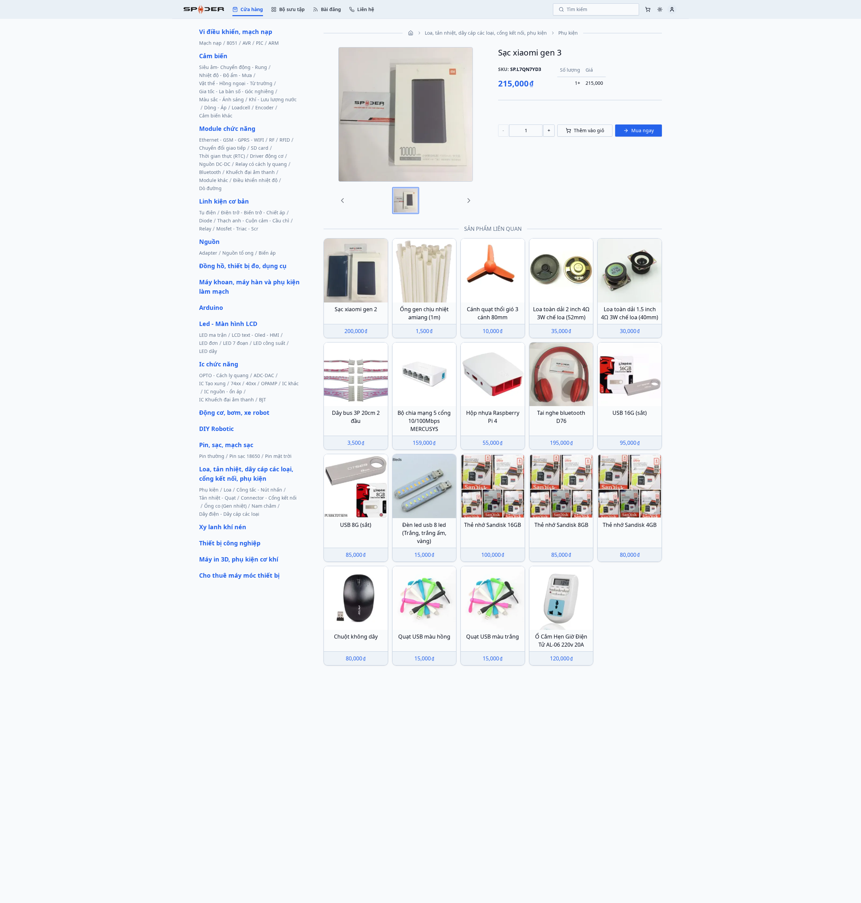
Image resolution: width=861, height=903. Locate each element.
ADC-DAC (264, 375)
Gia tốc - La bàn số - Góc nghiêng (236, 91)
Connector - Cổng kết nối (269, 498)
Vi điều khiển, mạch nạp (235, 32)
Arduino (211, 307)
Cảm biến (213, 56)
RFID (284, 140)
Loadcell (241, 107)
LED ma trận (213, 335)
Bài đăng (331, 9)
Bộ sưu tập (292, 9)
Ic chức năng (218, 364)
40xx (251, 383)
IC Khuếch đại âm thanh (226, 399)
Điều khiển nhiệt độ (255, 180)
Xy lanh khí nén (222, 527)
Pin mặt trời (278, 456)
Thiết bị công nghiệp (229, 543)
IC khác (290, 383)
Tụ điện (207, 212)
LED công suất (269, 343)
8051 (232, 43)
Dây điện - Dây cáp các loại (229, 514)
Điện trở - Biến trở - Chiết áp (253, 212)
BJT (262, 399)
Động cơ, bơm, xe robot (234, 412)
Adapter (208, 253)
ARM (273, 43)
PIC (259, 43)
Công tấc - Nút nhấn (259, 489)
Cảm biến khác (215, 115)
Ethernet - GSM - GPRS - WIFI (231, 140)
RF (271, 140)
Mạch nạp (210, 43)
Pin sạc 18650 (244, 456)
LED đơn (208, 343)
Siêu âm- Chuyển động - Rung (233, 67)
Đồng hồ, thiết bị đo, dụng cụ (243, 266)
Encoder (264, 107)
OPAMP (269, 383)
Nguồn (209, 242)
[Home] (203, 9)
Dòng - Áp (215, 107)
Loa (227, 489)
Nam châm (264, 506)
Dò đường (210, 188)
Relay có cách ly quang (261, 164)
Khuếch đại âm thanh (250, 172)
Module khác (213, 180)
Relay (205, 228)
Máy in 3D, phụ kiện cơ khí (238, 559)
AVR (246, 43)
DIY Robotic (216, 429)
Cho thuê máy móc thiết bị (239, 575)
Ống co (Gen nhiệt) (225, 506)
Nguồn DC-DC (214, 164)
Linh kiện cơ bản (224, 201)
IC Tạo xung (212, 383)
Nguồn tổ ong (238, 253)
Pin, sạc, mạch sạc (226, 445)
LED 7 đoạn (235, 343)
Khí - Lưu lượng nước (273, 99)
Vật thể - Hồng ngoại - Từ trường (235, 83)
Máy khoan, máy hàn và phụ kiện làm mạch (249, 286)
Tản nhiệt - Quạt (217, 498)
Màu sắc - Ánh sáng (221, 99)
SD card (259, 148)
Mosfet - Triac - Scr (237, 228)
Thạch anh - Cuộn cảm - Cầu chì (253, 220)
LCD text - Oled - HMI (255, 335)
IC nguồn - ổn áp (223, 391)
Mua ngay (642, 130)
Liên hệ (365, 9)
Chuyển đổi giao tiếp (222, 148)
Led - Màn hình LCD (228, 324)
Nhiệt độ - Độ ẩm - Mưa (225, 75)
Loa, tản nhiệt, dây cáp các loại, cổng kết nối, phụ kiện (246, 473)
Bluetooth (210, 172)
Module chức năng (227, 128)
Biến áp (267, 253)
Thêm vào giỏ (589, 130)
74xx (236, 383)
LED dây (208, 351)
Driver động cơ (267, 156)
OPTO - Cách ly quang (224, 375)
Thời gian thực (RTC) (222, 156)
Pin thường (211, 456)
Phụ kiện (209, 489)
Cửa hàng (251, 9)
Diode (205, 220)
